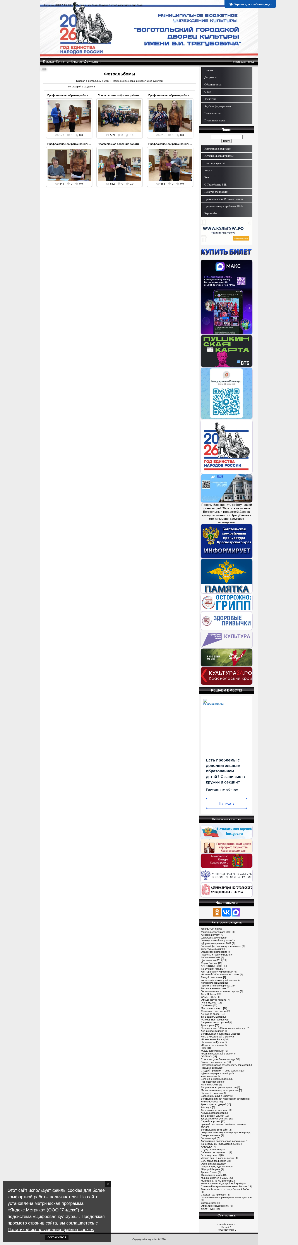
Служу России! (209, 963)
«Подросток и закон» (212, 1045)
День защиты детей (212, 1016)
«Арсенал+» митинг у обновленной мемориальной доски (220, 981)
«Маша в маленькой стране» (217, 1053)
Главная (48, 61)
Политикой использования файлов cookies (51, 1229)
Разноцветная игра (211, 1081)
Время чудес (208, 1208)
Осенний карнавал (211, 1163)
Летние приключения (212, 1031)
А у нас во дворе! (210, 1014)
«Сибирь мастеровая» (213, 1019)
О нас (207, 91)
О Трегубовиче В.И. (215, 184)
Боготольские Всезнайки (214, 1129)
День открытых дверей (213, 1104)
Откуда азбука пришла (213, 999)
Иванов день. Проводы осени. (217, 1158)
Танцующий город (211, 968)
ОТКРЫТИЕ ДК (209, 929)
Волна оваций (208, 1138)
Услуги (208, 170)
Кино (207, 177)
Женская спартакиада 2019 (216, 932)
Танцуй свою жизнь (212, 977)
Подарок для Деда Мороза (215, 1166)
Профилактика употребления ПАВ (223, 206)
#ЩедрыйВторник (210, 1169)
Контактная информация (217, 148)
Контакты (62, 61)
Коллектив (210, 98)
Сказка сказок (208, 1203)
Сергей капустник (211, 1121)
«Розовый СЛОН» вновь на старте (220, 974)
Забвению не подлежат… (215, 1152)
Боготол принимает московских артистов (224, 1098)
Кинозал (76, 61)
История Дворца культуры (218, 155)
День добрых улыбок (212, 1115)
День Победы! (208, 994)
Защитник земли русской (215, 1022)
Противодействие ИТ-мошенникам (223, 199)
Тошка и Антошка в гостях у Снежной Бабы (225, 1189)
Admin (71, 121)
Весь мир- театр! (210, 1155)
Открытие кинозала (212, 1175)
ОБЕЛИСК (206, 1056)
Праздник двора (210, 1067)
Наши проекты (212, 113)
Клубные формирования (217, 106)
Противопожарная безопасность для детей (224, 1065)
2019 (106, 81)
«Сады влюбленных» (212, 1050)
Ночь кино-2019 (209, 1084)
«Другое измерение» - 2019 (216, 943)
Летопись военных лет (213, 988)
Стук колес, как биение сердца (218, 1059)
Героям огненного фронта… (216, 985)
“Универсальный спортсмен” (217, 940)
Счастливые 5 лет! (211, 949)
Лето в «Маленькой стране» (216, 1036)
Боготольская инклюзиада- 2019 (218, 1033)
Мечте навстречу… (212, 1008)
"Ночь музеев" (209, 1002)
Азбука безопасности (212, 1113)
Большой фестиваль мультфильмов (221, 946)
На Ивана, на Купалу (212, 1042)
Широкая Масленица (212, 937)
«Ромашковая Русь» (212, 1039)
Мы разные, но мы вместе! (216, 1180)
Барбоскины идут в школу (215, 1096)
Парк (203, 1048)
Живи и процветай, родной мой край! (221, 1183)
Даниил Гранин (209, 1172)
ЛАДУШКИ (206, 1146)
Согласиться (57, 1237)
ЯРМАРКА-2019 (209, 1101)
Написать (226, 803)
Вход (251, 61)
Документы (91, 61)
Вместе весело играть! (213, 1062)
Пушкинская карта (214, 120)
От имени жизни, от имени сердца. (220, 991)
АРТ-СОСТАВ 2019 (211, 966)
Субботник (207, 1005)
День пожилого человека (214, 1110)
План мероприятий (214, 163)
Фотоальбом (94, 81)
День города (207, 1025)
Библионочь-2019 (210, 957)
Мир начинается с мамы (214, 1178)
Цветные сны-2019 (211, 960)
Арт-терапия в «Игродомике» (217, 971)
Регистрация (239, 61)
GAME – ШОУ (208, 997)
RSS (43, 69)
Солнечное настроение (214, 1011)
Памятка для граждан (216, 191)
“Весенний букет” (210, 934)
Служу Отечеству (211, 1149)
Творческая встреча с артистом (219, 1087)
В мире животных (210, 1135)
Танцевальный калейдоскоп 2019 (219, 1144)
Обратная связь (212, 84)
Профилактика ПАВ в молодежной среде (223, 1028)
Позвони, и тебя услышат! (215, 954)
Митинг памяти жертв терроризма (219, 1090)
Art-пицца (206, 1107)
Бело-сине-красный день (215, 1079)
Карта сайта (210, 213)
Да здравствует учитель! (214, 1118)
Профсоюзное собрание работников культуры (77, 95)
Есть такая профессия (213, 1161)
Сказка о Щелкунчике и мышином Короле (224, 1186)
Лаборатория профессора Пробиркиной (223, 1141)
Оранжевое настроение (214, 951)
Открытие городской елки (215, 1205)
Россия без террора (212, 1093)
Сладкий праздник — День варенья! (221, 1070)
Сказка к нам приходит (213, 1194)
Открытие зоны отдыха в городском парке (224, 1132)
